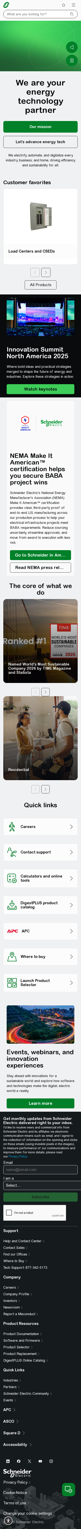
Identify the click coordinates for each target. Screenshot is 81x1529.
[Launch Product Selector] (40, 972)
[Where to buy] (40, 947)
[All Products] (40, 284)
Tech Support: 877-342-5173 (25, 1268)
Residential (18, 770)
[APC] (40, 921)
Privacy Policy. (18, 1156)
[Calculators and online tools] (40, 868)
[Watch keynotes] (40, 389)
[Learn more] (40, 1103)
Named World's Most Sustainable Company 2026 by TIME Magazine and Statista (39, 668)
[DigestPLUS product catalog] (40, 895)
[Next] (45, 272)
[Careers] (40, 817)
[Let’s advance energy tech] (40, 142)
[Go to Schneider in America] (40, 555)
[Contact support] (40, 842)
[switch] (8, 1521)
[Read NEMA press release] (40, 568)
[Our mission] (40, 127)
